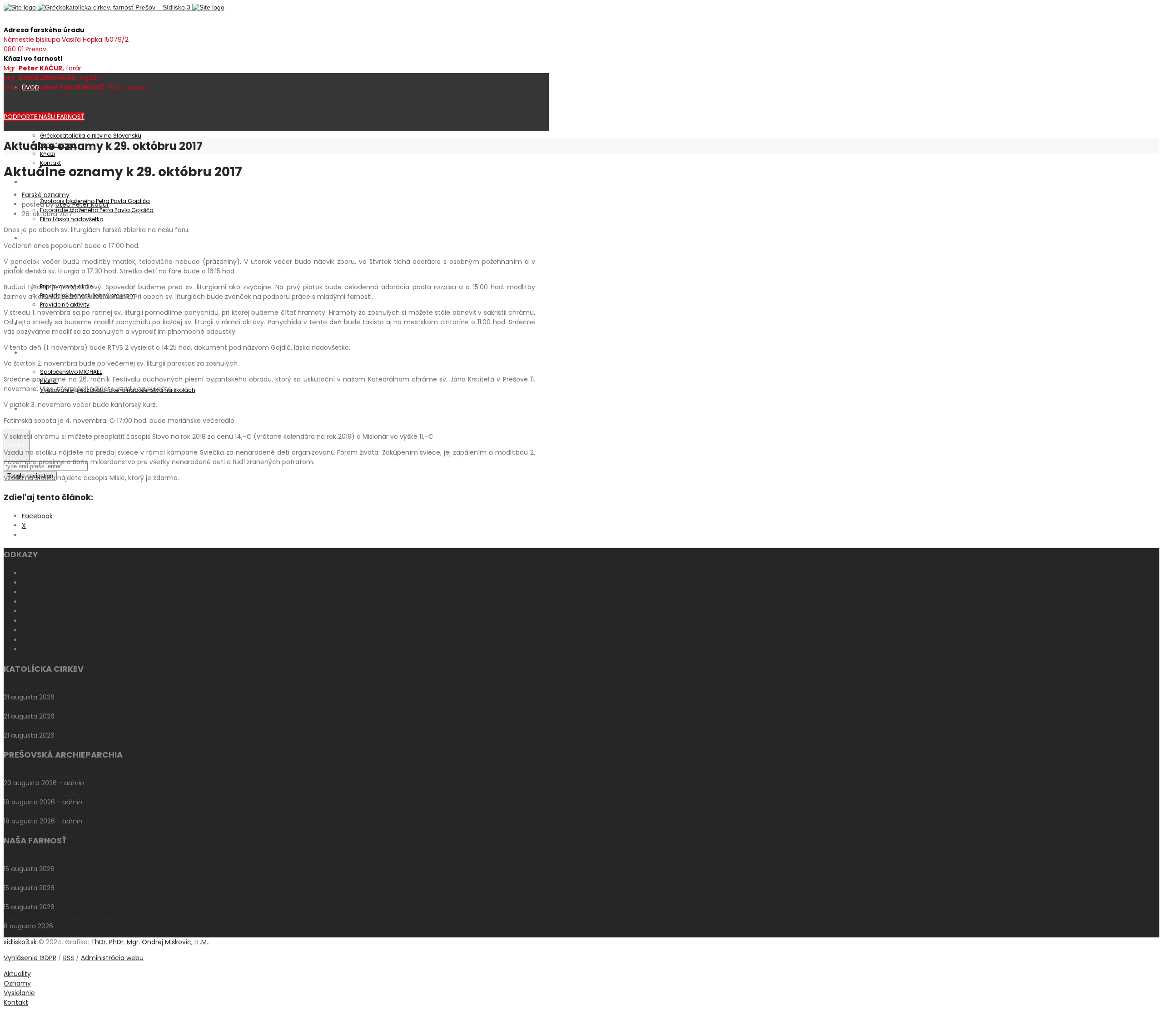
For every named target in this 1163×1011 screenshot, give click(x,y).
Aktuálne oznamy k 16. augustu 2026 (61, 878)
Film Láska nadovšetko (71, 219)
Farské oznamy (46, 194)
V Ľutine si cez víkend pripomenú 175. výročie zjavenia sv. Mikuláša (108, 773)
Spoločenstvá (42, 352)
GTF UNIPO (38, 639)
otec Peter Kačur (82, 204)
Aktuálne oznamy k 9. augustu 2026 (60, 916)
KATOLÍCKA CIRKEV (50, 573)
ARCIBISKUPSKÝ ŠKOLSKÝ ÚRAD (67, 620)
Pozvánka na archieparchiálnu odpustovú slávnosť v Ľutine (96, 897)
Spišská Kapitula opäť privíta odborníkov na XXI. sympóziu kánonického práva (125, 725)
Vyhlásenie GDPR (30, 957)
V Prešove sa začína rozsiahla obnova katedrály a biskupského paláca (114, 811)
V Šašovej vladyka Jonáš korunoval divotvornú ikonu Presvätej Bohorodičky (121, 792)
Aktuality (34, 238)
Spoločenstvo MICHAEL (71, 372)
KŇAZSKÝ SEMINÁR (49, 649)
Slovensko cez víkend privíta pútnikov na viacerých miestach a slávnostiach (124, 706)
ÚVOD (30, 87)
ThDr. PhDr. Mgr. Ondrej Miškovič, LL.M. (149, 942)
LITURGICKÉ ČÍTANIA (52, 601)
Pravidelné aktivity (64, 304)
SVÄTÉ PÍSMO (42, 611)
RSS (68, 957)
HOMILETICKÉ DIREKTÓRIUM (63, 592)
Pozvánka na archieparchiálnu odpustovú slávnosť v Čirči (94, 859)
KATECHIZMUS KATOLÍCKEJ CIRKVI (73, 582)
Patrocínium (40, 182)
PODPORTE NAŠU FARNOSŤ (44, 116)
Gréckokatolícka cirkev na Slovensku (90, 135)
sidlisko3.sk (20, 942)
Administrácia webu (112, 957)
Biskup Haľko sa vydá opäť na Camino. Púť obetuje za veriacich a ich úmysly (124, 687)
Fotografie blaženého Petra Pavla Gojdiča (97, 210)
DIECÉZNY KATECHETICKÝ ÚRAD (69, 630)
